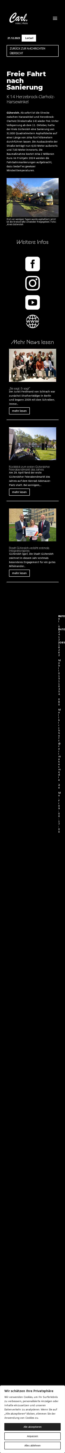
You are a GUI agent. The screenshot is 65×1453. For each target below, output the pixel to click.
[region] (32, 1419)
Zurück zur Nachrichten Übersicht (27, 51)
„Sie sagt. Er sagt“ (19, 388)
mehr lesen (19, 411)
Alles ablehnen (32, 1445)
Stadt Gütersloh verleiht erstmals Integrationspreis (29, 549)
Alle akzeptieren (33, 1426)
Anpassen (32, 1436)
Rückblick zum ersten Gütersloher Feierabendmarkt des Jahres (29, 468)
